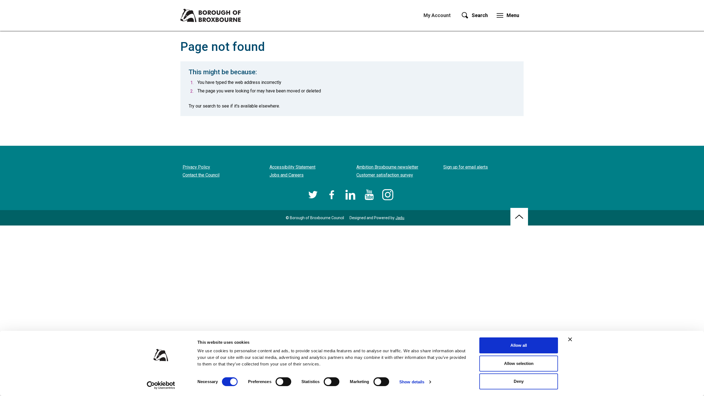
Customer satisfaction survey (384, 175)
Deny (519, 381)
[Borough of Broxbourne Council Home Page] (210, 15)
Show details (411, 382)
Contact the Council (201, 175)
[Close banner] (570, 339)
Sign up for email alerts (465, 167)
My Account (437, 15)
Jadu (399, 218)
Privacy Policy (196, 167)
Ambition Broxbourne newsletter (387, 167)
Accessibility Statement (292, 167)
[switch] (283, 381)
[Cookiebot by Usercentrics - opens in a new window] (161, 385)
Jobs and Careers (287, 175)
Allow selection (519, 363)
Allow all (518, 345)
